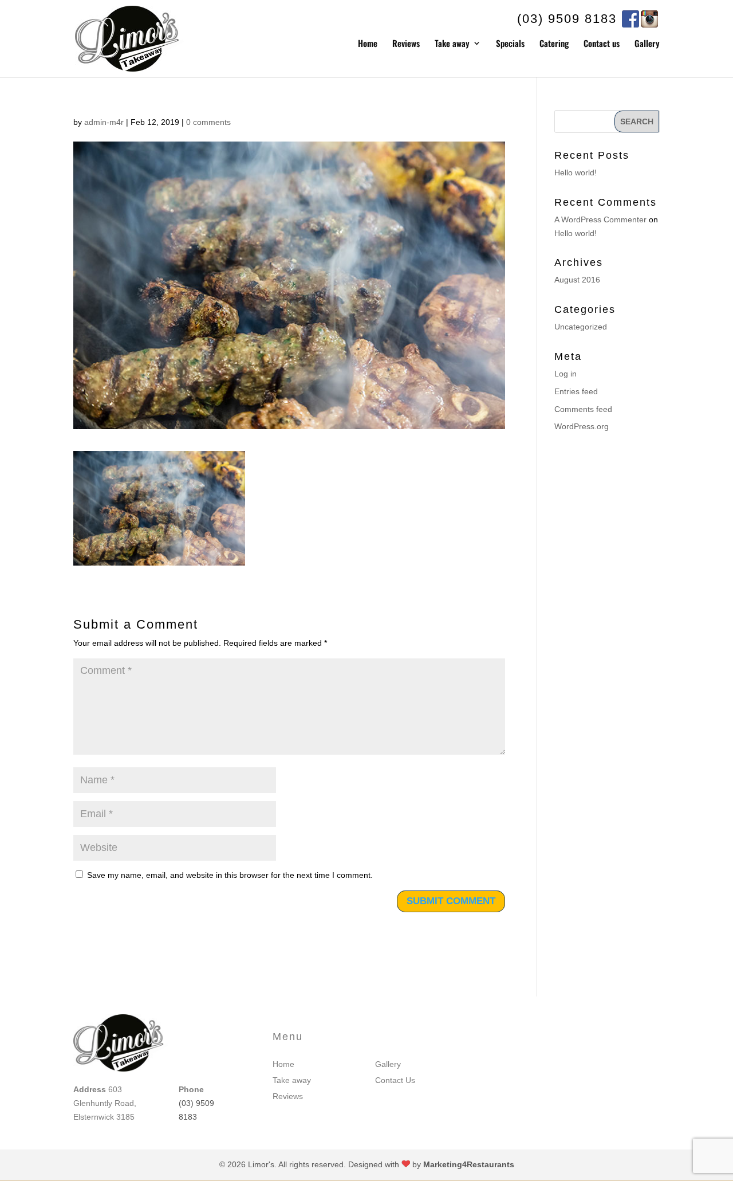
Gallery (647, 44)
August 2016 (577, 279)
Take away (452, 44)
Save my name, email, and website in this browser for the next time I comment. (230, 875)
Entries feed (576, 391)
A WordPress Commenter (600, 219)
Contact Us (395, 1080)
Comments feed (583, 409)
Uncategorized (580, 326)
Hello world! (575, 172)
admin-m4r (104, 122)
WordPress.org (581, 426)
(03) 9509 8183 (567, 18)
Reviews (406, 44)
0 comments (208, 122)
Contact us (602, 44)
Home (367, 44)
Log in (565, 373)
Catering (554, 44)
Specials (510, 44)
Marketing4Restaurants (468, 1164)
